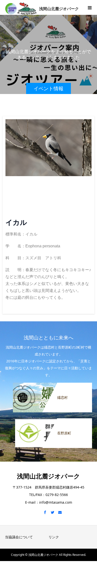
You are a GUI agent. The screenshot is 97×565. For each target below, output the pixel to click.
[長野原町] (52, 421)
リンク (53, 537)
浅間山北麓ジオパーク (48, 476)
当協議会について (19, 537)
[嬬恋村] (52, 386)
